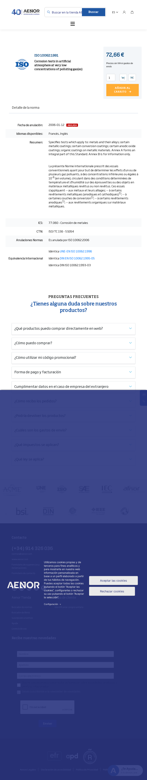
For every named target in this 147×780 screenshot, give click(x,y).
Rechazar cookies (112, 591)
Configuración (53, 604)
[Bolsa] (132, 12)
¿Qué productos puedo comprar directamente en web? (58, 328)
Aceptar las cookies (113, 580)
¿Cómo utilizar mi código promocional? (45, 357)
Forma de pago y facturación (37, 371)
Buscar (93, 12)
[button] (115, 12)
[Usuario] (124, 12)
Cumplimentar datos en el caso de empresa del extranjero (61, 386)
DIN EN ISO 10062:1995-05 (77, 258)
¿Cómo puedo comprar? (33, 342)
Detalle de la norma (25, 107)
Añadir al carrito (122, 90)
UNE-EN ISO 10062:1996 (76, 251)
